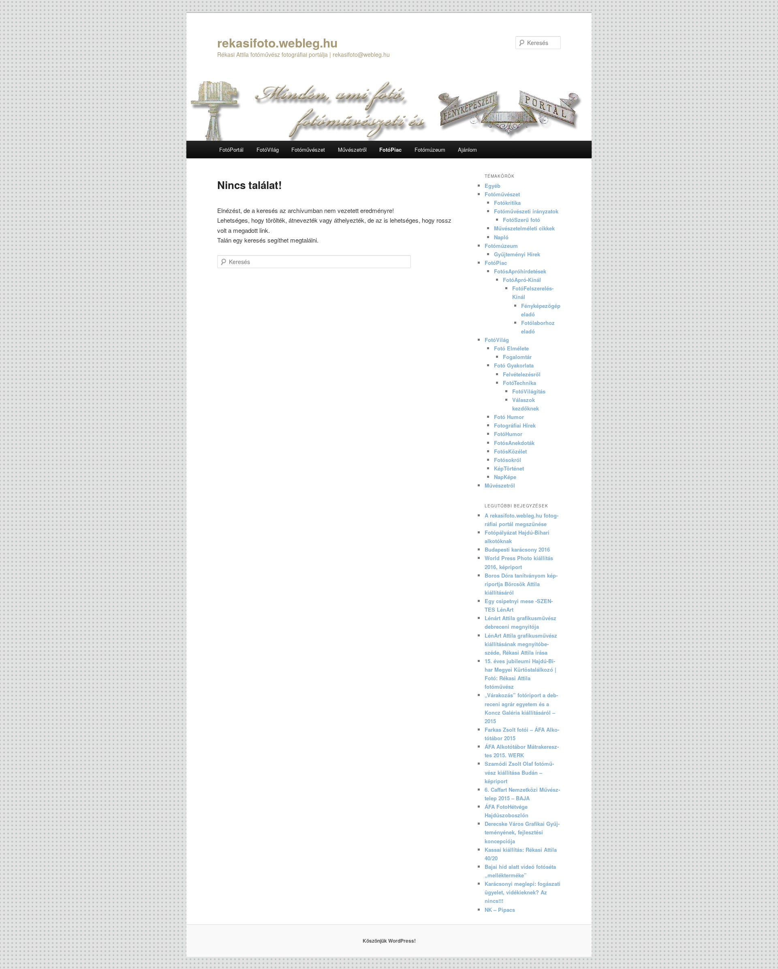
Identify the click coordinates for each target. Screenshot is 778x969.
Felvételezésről (522, 374)
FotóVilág (267, 149)
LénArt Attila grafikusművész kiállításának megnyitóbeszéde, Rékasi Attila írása (521, 644)
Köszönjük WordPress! (389, 940)
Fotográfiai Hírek (515, 425)
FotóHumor (508, 434)
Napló (501, 237)
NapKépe (505, 477)
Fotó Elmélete (511, 348)
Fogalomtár (517, 357)
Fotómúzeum (430, 149)
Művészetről (352, 149)
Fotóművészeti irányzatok (526, 211)
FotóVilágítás (528, 391)
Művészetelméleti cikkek (524, 228)
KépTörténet (509, 468)
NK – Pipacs (500, 909)
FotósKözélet (510, 451)
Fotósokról (507, 460)
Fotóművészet (308, 149)
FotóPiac (390, 149)
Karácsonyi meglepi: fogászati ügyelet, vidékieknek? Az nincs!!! (522, 892)
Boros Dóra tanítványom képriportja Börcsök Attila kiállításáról (521, 584)
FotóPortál (231, 149)
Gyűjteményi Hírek (517, 254)
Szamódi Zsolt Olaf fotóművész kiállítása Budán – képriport (519, 772)
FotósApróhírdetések (520, 271)
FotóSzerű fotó (521, 219)
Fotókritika (507, 202)
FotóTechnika (519, 383)
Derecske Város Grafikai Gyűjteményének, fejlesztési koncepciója (522, 832)
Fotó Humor (509, 417)
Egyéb (492, 185)
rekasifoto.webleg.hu (277, 42)
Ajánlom (467, 149)
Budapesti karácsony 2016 (517, 549)
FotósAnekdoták (514, 443)
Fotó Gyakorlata (514, 365)
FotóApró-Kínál (522, 280)
